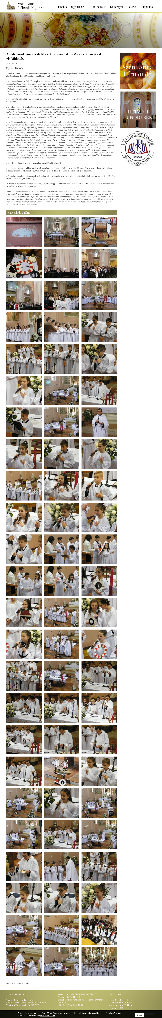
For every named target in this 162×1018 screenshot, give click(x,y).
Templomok (147, 7)
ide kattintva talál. (47, 1015)
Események (116, 7)
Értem (139, 1015)
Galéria (132, 7)
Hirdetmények (97, 7)
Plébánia (61, 7)
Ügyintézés (77, 7)
